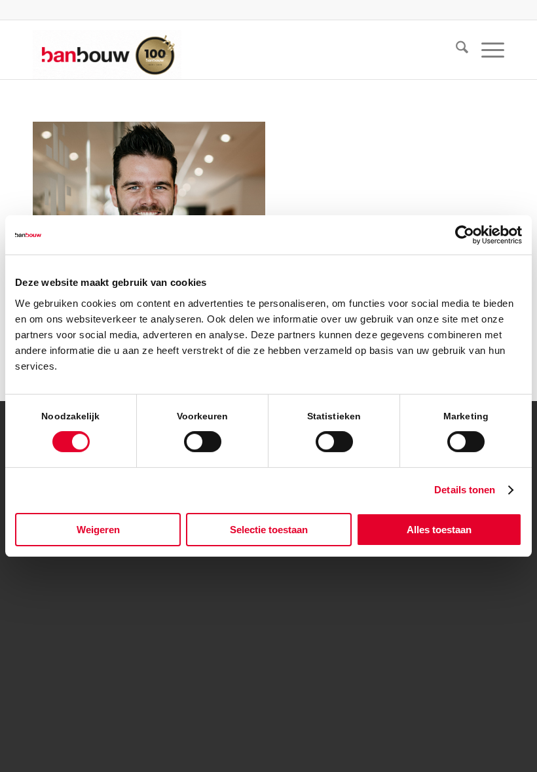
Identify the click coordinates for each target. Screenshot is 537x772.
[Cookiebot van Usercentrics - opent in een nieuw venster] (464, 235)
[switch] (202, 441)
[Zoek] (455, 49)
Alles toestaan (439, 529)
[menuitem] (455, 49)
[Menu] (486, 49)
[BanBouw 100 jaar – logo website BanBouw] (107, 49)
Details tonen (464, 489)
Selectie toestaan (269, 529)
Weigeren (98, 529)
